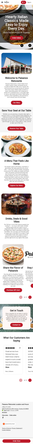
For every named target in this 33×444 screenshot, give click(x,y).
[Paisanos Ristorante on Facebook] (3, 418)
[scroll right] (30, 297)
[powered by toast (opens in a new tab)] (9, 424)
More (7, 367)
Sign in (29, 2)
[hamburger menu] (2, 2)
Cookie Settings (6, 430)
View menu (5, 415)
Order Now (16, 441)
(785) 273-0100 (6, 407)
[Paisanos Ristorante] (6, 2)
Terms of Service (6, 428)
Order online (12, 415)
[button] (22, 45)
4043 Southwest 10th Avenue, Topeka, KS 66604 (15, 409)
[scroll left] (20, 297)
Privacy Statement (17, 428)
